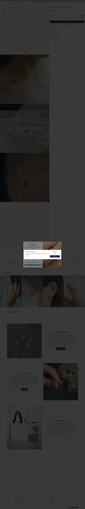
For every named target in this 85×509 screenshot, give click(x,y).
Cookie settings (55, 251)
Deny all (55, 253)
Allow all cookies (54, 256)
